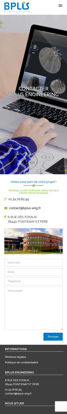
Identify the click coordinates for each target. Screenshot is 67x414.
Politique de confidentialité (21, 362)
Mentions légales (15, 356)
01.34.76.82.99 (18, 199)
